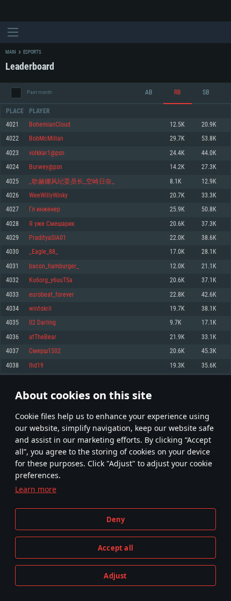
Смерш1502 (45, 351)
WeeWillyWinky (48, 196)
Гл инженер (44, 209)
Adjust (115, 576)
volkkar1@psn (46, 153)
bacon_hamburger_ (54, 266)
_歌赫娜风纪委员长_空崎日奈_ (71, 182)
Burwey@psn (45, 167)
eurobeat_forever (51, 295)
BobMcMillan (46, 139)
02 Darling (42, 323)
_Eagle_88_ (43, 252)
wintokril (40, 309)
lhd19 (36, 366)
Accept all (115, 548)
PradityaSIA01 (47, 238)
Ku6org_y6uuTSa (51, 280)
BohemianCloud (49, 125)
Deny (115, 519)
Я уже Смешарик (52, 224)
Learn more (35, 489)
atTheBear (42, 337)
